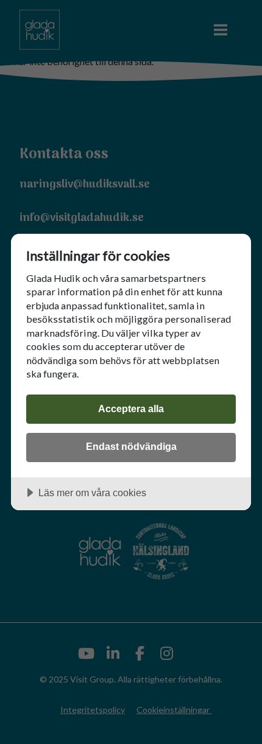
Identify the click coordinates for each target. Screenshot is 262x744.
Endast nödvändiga (131, 446)
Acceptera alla (131, 408)
